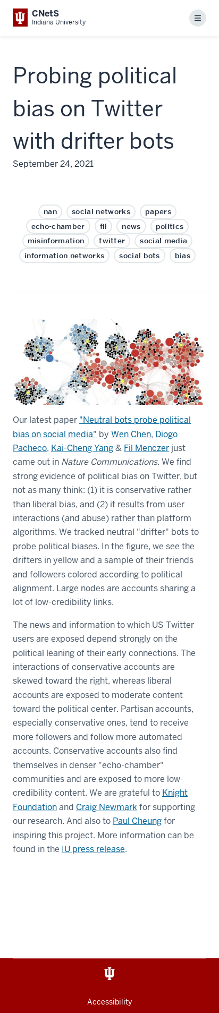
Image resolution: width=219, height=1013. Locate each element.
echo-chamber (58, 226)
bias (182, 255)
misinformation (56, 240)
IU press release (93, 849)
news (131, 226)
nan (50, 211)
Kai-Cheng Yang (82, 448)
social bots (139, 255)
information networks (64, 255)
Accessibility (109, 1002)
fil (103, 226)
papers (158, 211)
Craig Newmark (106, 807)
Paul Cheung (137, 821)
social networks (101, 211)
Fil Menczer (146, 448)
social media (163, 240)
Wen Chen (131, 434)
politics (170, 226)
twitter (112, 240)
